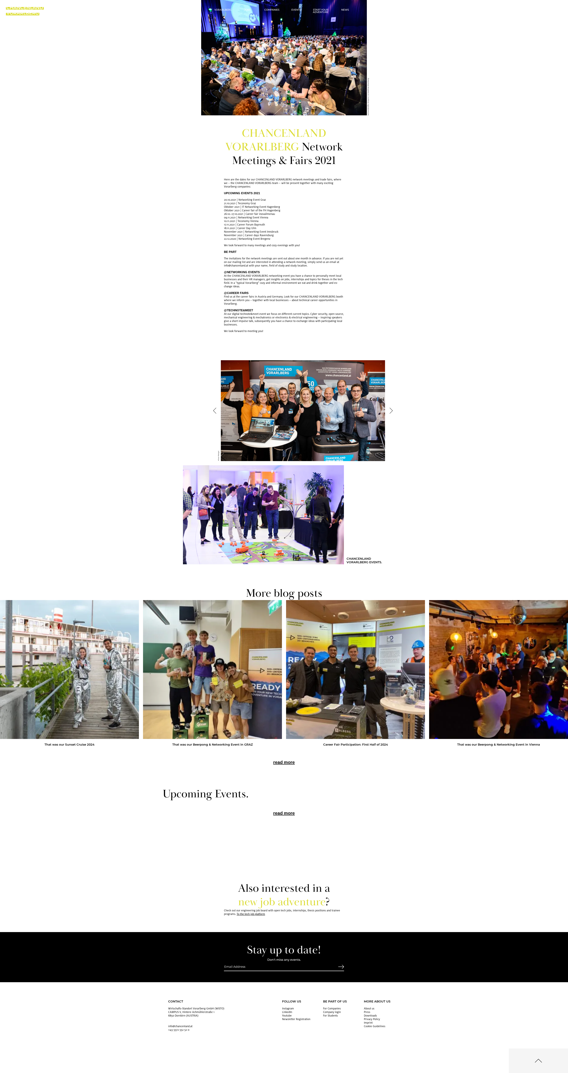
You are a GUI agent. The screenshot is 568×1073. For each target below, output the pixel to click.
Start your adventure (320, 11)
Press (367, 1012)
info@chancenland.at (180, 1026)
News (345, 10)
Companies (271, 10)
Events (296, 10)
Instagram (288, 1008)
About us (369, 1008)
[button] (214, 411)
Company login (332, 1012)
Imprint (368, 1022)
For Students (330, 1015)
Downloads (370, 1015)
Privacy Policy (372, 1019)
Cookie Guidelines (374, 1026)
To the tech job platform (251, 914)
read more (284, 762)
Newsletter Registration (296, 1019)
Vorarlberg (223, 10)
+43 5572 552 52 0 (178, 1029)
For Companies (332, 1008)
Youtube (287, 1015)
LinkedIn (287, 1012)
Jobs (247, 10)
